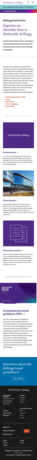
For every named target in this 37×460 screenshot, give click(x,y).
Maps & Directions (7, 413)
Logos (8, 99)
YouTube (22, 442)
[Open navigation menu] (32, 2)
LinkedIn (5, 440)
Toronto (21, 415)
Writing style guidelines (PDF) (16, 97)
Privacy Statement (10, 455)
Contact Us (5, 410)
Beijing (21, 410)
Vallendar (22, 417)
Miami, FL (22, 402)
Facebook (5, 442)
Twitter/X (22, 440)
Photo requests (9, 200)
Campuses (22, 395)
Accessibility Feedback (21, 455)
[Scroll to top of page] (34, 451)
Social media (10, 106)
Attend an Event (7, 434)
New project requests (12, 250)
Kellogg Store (6, 415)
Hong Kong (22, 413)
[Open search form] (29, 2)
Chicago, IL (22, 397)
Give (26, 431)
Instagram (5, 445)
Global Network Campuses (26, 408)
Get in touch (18, 379)
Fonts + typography (12, 104)
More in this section (10, 11)
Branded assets (9, 152)
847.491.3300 (6, 404)
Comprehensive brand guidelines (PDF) (15, 312)
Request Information (9, 430)
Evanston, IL (22, 399)
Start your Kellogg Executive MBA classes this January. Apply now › (18, 7)
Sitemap (29, 455)
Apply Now (6, 427)
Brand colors (10, 102)
